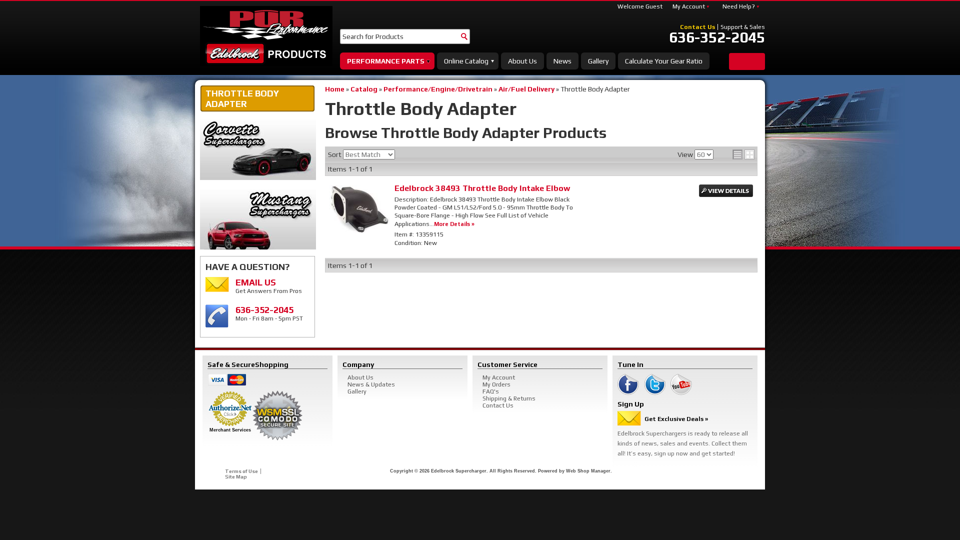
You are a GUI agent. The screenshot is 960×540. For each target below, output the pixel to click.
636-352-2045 (717, 37)
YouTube (681, 384)
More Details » (454, 223)
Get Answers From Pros (269, 285)
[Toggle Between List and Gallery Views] (743, 155)
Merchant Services (230, 430)
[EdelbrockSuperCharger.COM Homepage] (266, 36)
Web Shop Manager (588, 471)
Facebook (628, 384)
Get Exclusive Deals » (676, 419)
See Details (726, 190)
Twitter (655, 384)
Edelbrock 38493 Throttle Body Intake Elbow (482, 188)
